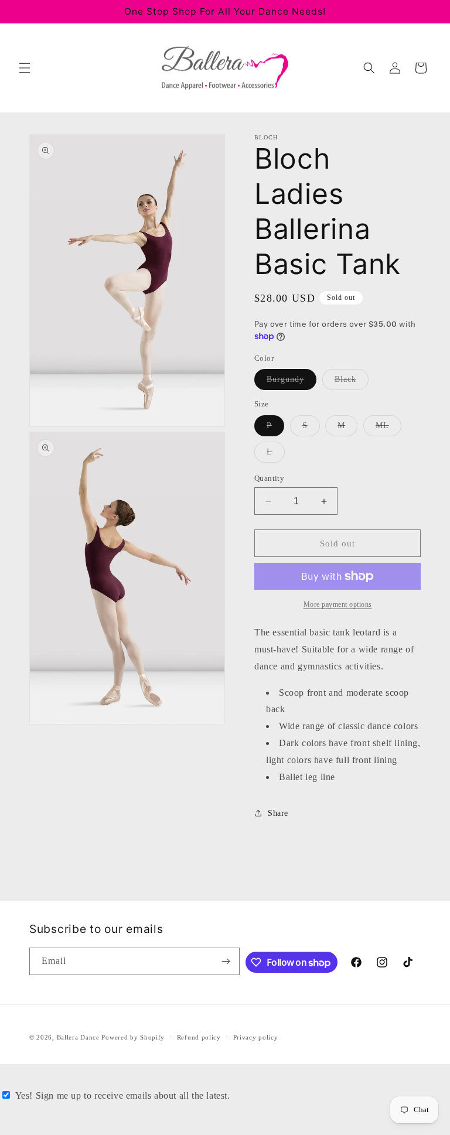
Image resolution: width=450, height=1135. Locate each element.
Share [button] (278, 813)
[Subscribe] (226, 961)
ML (388, 428)
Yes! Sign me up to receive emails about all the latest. (122, 1095)
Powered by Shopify (133, 1037)
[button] (25, 68)
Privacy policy (255, 1037)
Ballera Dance (78, 1037)
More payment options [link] (338, 604)
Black (352, 382)
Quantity (269, 478)
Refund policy (199, 1037)
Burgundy (291, 382)
